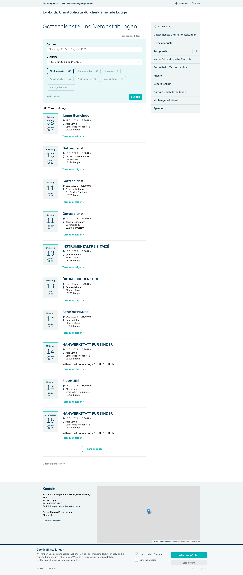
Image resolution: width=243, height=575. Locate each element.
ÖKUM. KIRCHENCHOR (81, 279)
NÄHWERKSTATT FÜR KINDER (87, 344)
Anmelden (183, 3)
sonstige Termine (61, 87)
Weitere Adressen (52, 520)
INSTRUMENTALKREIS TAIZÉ (85, 246)
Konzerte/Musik (113, 79)
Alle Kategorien (60, 71)
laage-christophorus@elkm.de (65, 506)
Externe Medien (148, 559)
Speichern (189, 562)
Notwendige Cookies (151, 554)
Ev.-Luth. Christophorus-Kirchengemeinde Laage (85, 12)
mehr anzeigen (95, 448)
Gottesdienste (86, 79)
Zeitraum (52, 56)
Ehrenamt (111, 71)
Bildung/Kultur (88, 71)
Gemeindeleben (60, 79)
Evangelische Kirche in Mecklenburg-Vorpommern (70, 3)
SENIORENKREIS (76, 312)
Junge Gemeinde (75, 115)
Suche (197, 3)
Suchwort (52, 44)
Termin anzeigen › (73, 136)
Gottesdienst (73, 148)
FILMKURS (71, 381)
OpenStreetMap (165, 541)
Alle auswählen (189, 555)
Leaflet (155, 541)
